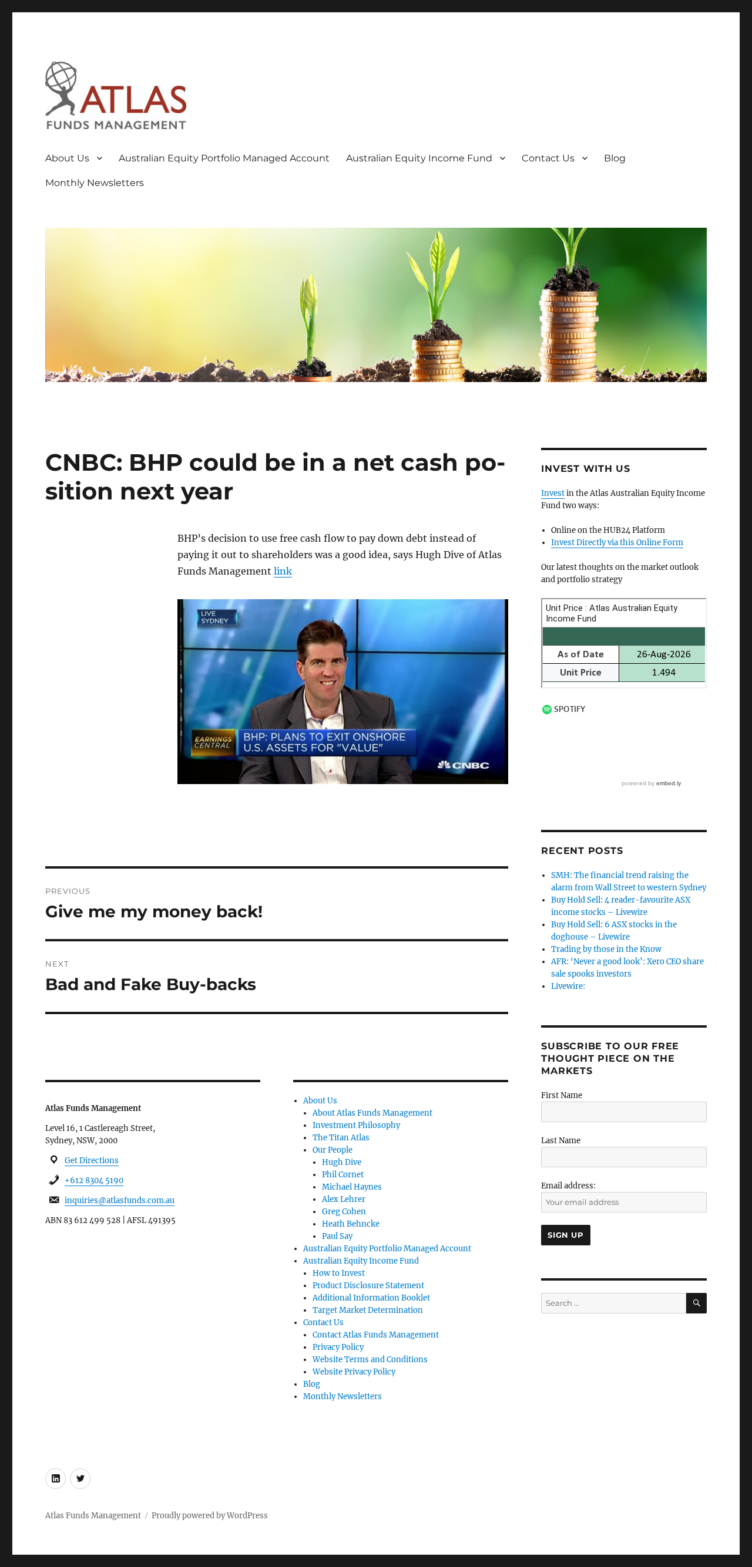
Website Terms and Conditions (370, 1360)
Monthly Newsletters (94, 182)
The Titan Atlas (341, 1138)
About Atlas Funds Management (372, 1113)
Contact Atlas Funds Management (376, 1335)
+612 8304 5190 (94, 1181)
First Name (561, 1095)
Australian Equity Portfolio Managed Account (224, 158)
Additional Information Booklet (371, 1298)
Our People (332, 1150)
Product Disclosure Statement (368, 1286)
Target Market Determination (368, 1310)
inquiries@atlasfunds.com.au (119, 1200)
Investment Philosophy (356, 1125)
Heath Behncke (351, 1224)
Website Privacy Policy (354, 1372)
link (283, 571)
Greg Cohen (344, 1212)
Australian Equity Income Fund (419, 158)
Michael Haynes (352, 1187)
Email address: (568, 1186)
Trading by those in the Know (606, 949)
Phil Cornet (343, 1175)
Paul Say (337, 1236)
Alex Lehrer (343, 1199)
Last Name (560, 1141)
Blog (615, 158)
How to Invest (339, 1273)
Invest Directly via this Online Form (617, 543)
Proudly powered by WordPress (210, 1516)
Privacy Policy (338, 1347)
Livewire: (568, 986)
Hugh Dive (341, 1162)
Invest (553, 493)
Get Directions (92, 1161)
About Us (67, 158)
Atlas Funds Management (93, 1516)
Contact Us (548, 158)
